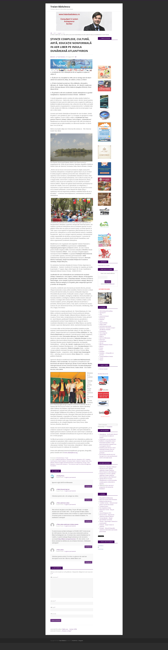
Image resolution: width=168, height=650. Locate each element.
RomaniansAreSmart (69, 462)
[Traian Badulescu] (98, 547)
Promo (101, 348)
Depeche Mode (103, 323)
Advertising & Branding (105, 311)
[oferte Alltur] (104, 258)
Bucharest (102, 317)
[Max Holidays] (103, 384)
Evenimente (102, 331)
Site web (54, 613)
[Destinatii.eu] (104, 119)
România (101, 351)
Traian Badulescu (100, 545)
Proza (101, 349)
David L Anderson (76, 461)
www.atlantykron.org (70, 452)
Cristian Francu (103, 506)
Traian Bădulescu (60, 6)
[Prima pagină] (51, 33)
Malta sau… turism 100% (69, 629)
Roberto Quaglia (59, 462)
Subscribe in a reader (104, 265)
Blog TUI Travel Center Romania (108, 499)
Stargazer (81, 640)
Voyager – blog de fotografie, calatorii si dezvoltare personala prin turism (108, 530)
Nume (54, 601)
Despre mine (102, 324)
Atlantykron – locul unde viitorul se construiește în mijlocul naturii (108, 436)
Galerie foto (102, 334)
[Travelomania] (105, 417)
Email (53, 607)
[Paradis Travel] (104, 246)
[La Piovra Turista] (103, 397)
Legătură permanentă (70, 477)
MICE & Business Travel (105, 344)
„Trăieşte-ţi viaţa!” (66, 631)
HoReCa (101, 336)
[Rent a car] (104, 215)
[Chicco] (104, 91)
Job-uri (101, 343)
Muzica (101, 346)
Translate (109, 426)
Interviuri (102, 339)
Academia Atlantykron (60, 459)
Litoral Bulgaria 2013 (105, 513)
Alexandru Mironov (71, 459)
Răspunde (89, 486)
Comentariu (55, 577)
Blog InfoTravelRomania (106, 498)
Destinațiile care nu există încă (107, 439)
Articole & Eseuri (60, 458)
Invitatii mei (102, 341)
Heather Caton (85, 461)
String (84, 462)
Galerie (53, 57)
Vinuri (101, 359)
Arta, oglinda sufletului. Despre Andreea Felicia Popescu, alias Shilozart (107, 470)
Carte (100, 321)
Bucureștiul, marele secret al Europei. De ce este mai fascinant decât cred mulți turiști (108, 456)
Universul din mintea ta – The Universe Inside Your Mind (70, 464)
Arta (100, 314)
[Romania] (104, 231)
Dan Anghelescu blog (105, 508)
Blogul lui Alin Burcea (105, 501)
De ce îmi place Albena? (110, 467)
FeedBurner (111, 284)
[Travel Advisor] (103, 405)
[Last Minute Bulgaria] (104, 289)
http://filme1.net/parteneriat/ (67, 539)
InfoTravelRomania (104, 338)
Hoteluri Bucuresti (103, 373)
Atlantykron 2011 (81, 459)
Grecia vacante (103, 369)
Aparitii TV (102, 312)
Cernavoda (69, 461)
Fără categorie (103, 333)
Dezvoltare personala (105, 326)
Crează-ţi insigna (100, 549)
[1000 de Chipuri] (105, 303)
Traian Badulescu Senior (106, 356)
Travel (66, 458)
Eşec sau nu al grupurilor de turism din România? (106, 487)
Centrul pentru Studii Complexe (58, 461)
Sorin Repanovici (78, 462)
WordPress (74, 640)
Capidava (88, 459)
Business (101, 319)
